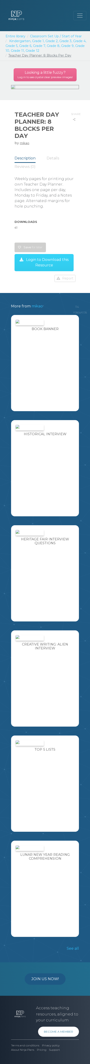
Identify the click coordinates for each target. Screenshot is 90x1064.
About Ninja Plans (22, 1049)
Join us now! (45, 979)
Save (32, 247)
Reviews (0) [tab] (25, 166)
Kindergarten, (20, 41)
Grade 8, (53, 46)
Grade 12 (32, 51)
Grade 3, (65, 41)
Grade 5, (12, 46)
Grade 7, (39, 46)
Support (54, 1049)
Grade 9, (67, 46)
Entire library (15, 36)
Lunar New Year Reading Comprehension (45, 857)
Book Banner (45, 329)
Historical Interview (45, 434)
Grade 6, (25, 46)
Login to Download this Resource (47, 262)
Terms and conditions (25, 1045)
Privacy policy (51, 1045)
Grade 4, (79, 41)
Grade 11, (18, 51)
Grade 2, (51, 41)
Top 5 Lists (45, 749)
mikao (24, 143)
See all (73, 948)
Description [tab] (25, 158)
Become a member (58, 1031)
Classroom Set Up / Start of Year (56, 36)
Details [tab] (53, 158)
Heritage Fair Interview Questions (45, 541)
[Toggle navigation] (79, 15)
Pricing (41, 1049)
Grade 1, (38, 41)
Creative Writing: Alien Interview (45, 646)
